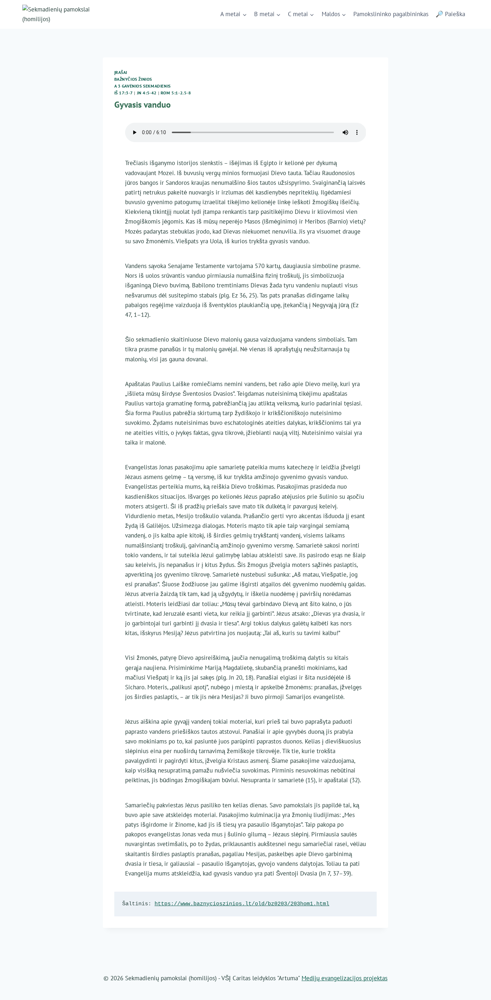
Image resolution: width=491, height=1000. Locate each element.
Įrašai (121, 72)
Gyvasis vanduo (142, 104)
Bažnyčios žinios (133, 79)
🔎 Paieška (450, 14)
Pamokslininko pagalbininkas (390, 14)
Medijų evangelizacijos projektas (344, 978)
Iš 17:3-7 (123, 92)
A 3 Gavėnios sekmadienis (142, 86)
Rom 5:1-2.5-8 (176, 92)
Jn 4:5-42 (147, 92)
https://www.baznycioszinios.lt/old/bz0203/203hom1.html (242, 904)
